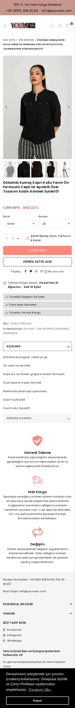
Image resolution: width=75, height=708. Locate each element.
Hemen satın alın (37, 261)
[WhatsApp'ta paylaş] (36, 271)
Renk (6, 216)
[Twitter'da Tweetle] (31, 271)
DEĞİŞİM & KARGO (18, 418)
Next (69, 107)
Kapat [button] (37, 700)
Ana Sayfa (9, 40)
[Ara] (52, 26)
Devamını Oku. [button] (40, 689)
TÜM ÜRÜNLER (26, 40)
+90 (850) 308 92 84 (22, 10)
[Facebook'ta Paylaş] (25, 271)
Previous (6, 107)
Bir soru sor (56, 271)
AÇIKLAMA (13, 346)
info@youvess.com (56, 10)
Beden (43, 216)
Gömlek (28, 329)
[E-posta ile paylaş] (41, 271)
